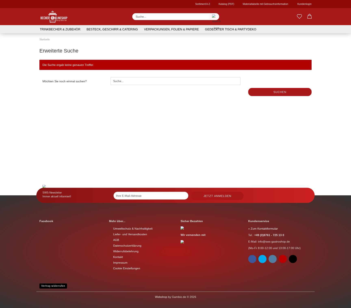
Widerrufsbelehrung (126, 251)
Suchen (279, 92)
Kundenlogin (304, 4)
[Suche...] (214, 16)
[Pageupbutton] (11, 302)
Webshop (161, 296)
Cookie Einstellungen (126, 268)
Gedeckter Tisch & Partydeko (230, 29)
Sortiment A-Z (202, 4)
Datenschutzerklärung (127, 245)
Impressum (120, 262)
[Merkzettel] (299, 16)
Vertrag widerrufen (53, 285)
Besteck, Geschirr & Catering (112, 29)
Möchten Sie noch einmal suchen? (64, 81)
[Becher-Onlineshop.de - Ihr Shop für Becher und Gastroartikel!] (54, 16)
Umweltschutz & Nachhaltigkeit (133, 228)
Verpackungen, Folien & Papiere (171, 29)
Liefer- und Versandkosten (130, 234)
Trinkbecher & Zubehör (60, 29)
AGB (116, 240)
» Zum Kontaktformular (263, 228)
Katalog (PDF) (226, 4)
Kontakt (118, 257)
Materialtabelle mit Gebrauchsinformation (265, 4)
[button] (309, 16)
